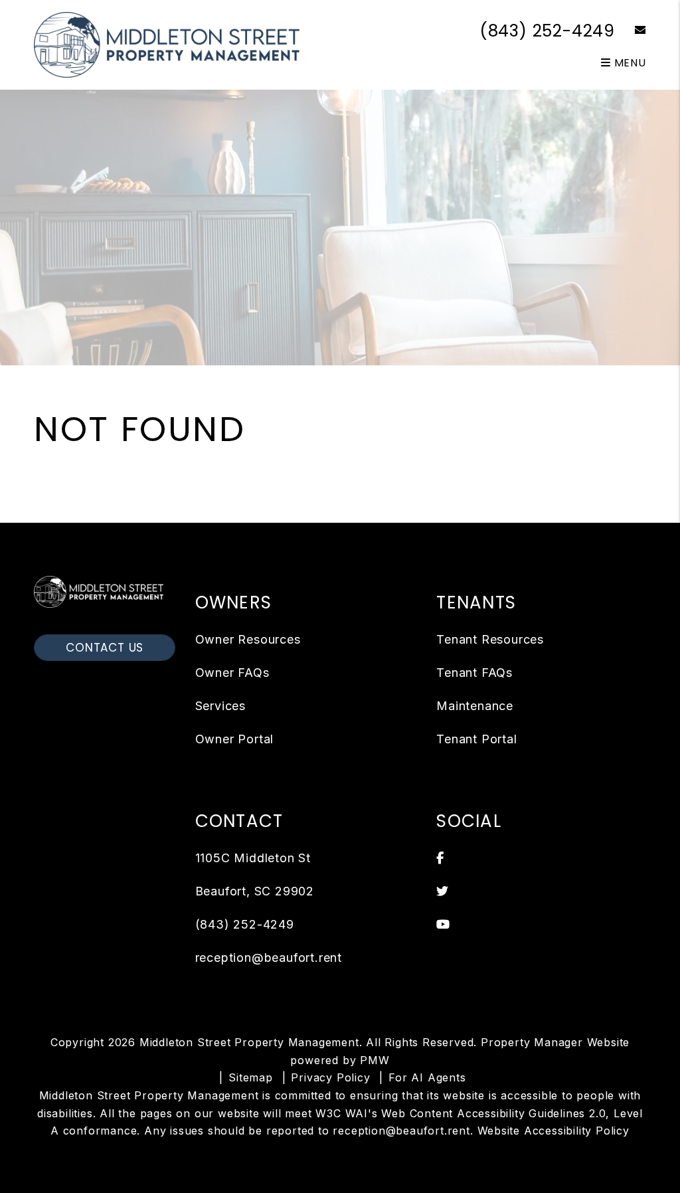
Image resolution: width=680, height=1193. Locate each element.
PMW (374, 1060)
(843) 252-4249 (547, 31)
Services (220, 706)
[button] (630, 31)
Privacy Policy (330, 1077)
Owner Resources (248, 639)
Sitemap (250, 1077)
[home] (166, 44)
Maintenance (474, 706)
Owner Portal (234, 739)
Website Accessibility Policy (553, 1130)
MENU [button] (628, 62)
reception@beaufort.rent (268, 957)
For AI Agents (427, 1077)
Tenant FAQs (474, 673)
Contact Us (104, 648)
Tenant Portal (476, 739)
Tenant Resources (490, 639)
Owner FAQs (232, 673)
